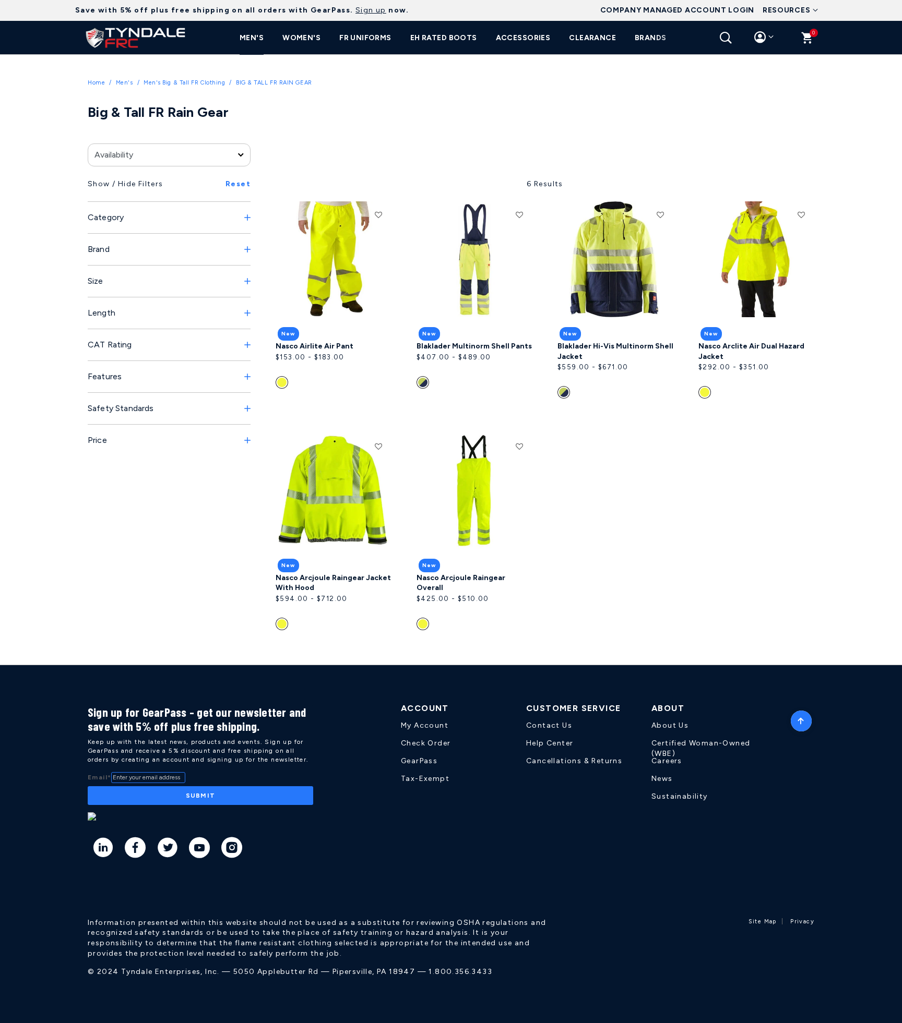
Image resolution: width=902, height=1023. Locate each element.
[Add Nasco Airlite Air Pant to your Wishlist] (378, 214)
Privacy (802, 921)
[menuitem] (251, 38)
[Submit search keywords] (726, 38)
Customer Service (573, 708)
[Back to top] (801, 718)
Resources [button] (786, 10)
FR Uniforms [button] (365, 37)
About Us (670, 725)
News (662, 778)
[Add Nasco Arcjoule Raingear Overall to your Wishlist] (519, 446)
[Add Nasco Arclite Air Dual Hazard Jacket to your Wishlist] (801, 214)
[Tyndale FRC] (136, 37)
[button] (764, 39)
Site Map (763, 921)
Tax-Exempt (425, 778)
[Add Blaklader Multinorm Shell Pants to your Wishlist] (519, 214)
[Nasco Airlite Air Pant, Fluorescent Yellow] (283, 384)
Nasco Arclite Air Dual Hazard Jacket (751, 351)
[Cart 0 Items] (807, 40)
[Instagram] (232, 849)
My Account (424, 725)
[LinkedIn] (103, 849)
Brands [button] (651, 37)
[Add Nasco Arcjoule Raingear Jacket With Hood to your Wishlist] (378, 446)
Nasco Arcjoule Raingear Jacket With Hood (333, 583)
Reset (238, 183)
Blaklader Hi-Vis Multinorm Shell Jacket (615, 351)
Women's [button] (301, 37)
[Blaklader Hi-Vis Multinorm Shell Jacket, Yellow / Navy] (565, 394)
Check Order (425, 743)
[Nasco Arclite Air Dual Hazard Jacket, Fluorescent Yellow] (706, 394)
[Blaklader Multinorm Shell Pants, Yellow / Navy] (424, 384)
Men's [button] (252, 37)
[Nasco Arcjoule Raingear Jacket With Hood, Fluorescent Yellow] (283, 626)
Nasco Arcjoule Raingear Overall (461, 583)
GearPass (419, 760)
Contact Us (549, 725)
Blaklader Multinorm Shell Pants (474, 346)
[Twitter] (168, 849)
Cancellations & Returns (574, 760)
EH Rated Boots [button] (443, 37)
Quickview (333, 302)
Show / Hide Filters (125, 183)
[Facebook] (135, 849)
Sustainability (679, 796)
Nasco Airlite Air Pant (314, 346)
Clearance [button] (592, 37)
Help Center (549, 743)
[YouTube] (199, 849)
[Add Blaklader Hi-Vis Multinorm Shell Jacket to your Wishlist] (660, 214)
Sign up (370, 10)
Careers (666, 760)
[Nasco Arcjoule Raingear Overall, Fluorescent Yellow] (424, 626)
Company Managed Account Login (677, 10)
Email (99, 777)
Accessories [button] (523, 37)
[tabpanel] (451, 404)
